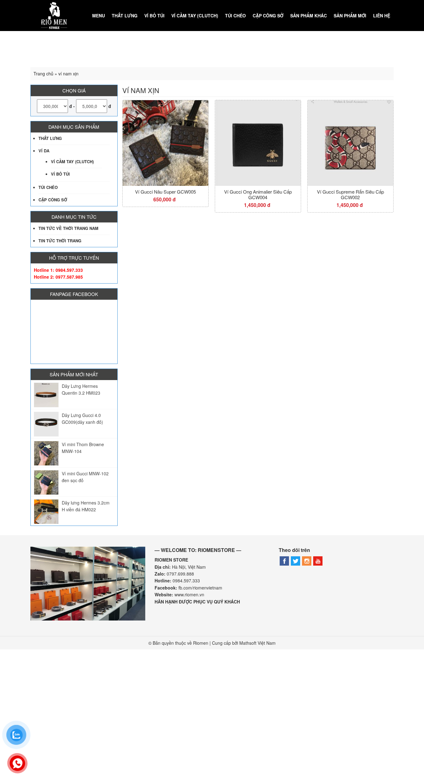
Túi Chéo (235, 15)
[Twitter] (295, 561)
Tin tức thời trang (59, 241)
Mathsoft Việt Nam (257, 643)
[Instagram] (306, 561)
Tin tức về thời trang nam (68, 228)
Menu (98, 15)
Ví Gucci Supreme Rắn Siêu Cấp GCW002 (350, 194)
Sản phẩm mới (350, 15)
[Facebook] (284, 561)
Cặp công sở (268, 15)
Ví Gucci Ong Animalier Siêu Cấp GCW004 (258, 194)
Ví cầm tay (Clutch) (194, 15)
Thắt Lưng (125, 15)
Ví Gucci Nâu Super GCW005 (165, 192)
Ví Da (43, 151)
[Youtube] (318, 561)
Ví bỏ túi (154, 15)
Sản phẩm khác (308, 15)
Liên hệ (381, 15)
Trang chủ (43, 73)
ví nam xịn (140, 90)
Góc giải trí (376, 46)
